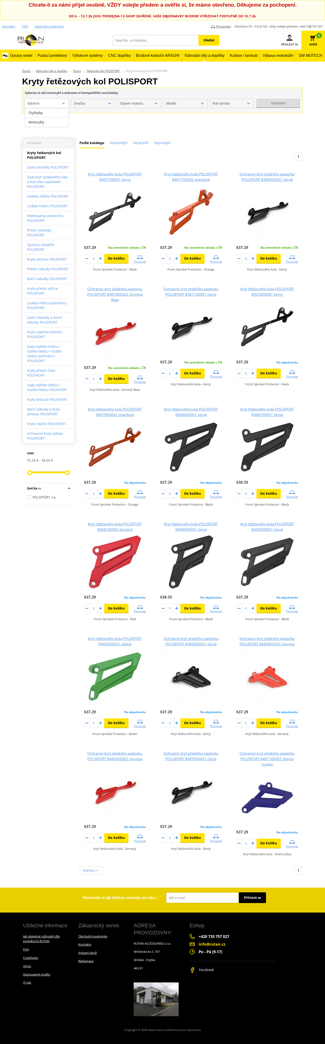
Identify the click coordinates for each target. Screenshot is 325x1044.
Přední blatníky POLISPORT (39, 232)
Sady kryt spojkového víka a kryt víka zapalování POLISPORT (47, 182)
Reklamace (86, 961)
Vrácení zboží (87, 953)
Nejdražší (140, 142)
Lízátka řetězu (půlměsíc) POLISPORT (47, 305)
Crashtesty (30, 958)
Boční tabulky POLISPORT (47, 278)
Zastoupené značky (36, 974)
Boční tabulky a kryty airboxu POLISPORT (43, 411)
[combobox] (47, 103)
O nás (27, 982)
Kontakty (8, 26)
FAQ (25, 26)
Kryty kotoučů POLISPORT (47, 399)
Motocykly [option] (36, 122)
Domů (26, 71)
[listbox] (47, 117)
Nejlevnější (119, 142)
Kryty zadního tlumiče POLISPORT (44, 334)
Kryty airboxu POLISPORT (47, 259)
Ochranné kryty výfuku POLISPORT (45, 435)
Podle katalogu (91, 142)
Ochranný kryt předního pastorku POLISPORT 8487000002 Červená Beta (115, 294)
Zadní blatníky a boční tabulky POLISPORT (44, 319)
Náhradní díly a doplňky (51, 71)
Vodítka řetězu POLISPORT (48, 196)
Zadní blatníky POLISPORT (47, 167)
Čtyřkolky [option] (36, 113)
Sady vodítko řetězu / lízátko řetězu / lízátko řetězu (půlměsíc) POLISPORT (44, 353)
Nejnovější (162, 142)
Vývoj (27, 966)
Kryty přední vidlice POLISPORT (42, 290)
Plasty (77, 71)
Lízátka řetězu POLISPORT (47, 206)
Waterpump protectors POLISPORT (45, 218)
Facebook (206, 969)
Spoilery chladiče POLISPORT (40, 247)
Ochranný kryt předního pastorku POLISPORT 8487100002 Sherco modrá (267, 759)
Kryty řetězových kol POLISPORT (44, 155)
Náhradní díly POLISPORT (103, 71)
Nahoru (89, 870)
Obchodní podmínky (49, 26)
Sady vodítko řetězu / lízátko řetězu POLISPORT (47, 387)
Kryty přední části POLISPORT (41, 372)
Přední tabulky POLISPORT (48, 269)
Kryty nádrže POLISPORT (46, 423)
